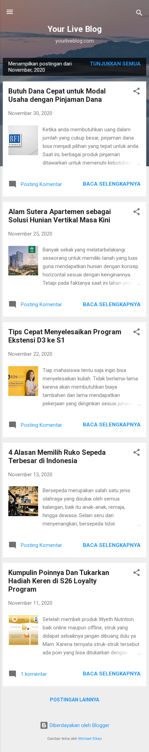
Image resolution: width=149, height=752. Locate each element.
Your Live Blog (74, 29)
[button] (136, 92)
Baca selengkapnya (112, 184)
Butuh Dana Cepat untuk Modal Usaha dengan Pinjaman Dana (57, 95)
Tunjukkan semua (115, 64)
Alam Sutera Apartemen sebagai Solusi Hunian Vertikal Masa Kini (59, 215)
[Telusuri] (139, 14)
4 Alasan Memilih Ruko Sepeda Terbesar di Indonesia (57, 456)
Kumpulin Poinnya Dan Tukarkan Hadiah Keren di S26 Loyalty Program (58, 580)
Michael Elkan (90, 738)
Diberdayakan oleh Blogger (78, 725)
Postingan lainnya (74, 699)
